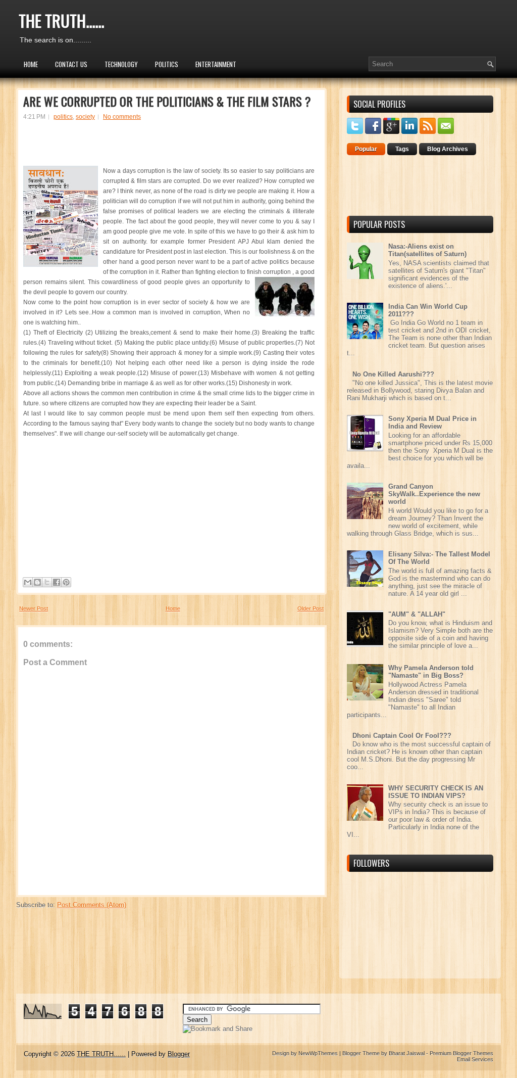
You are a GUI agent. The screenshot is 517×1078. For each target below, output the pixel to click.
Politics (166, 64)
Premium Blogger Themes (461, 1053)
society (85, 116)
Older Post (310, 608)
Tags (402, 149)
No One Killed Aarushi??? (393, 374)
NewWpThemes (318, 1053)
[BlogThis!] (37, 582)
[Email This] (28, 582)
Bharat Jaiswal (407, 1053)
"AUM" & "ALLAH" (416, 614)
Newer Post (33, 608)
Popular (366, 149)
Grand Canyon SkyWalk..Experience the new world (434, 494)
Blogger (179, 1054)
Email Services (475, 1059)
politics (63, 116)
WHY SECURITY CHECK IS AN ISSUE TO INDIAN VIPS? (435, 792)
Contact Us (71, 64)
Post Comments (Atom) (91, 905)
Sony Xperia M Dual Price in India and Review (432, 422)
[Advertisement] (169, 147)
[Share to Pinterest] (66, 582)
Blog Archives (447, 149)
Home (31, 64)
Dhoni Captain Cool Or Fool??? (401, 735)
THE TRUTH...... (61, 20)
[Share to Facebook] (56, 582)
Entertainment (215, 64)
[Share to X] (47, 582)
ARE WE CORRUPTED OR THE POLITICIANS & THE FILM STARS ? (167, 101)
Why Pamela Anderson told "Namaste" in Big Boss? (431, 671)
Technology (121, 64)
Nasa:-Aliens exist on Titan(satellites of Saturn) (427, 250)
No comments (122, 116)
